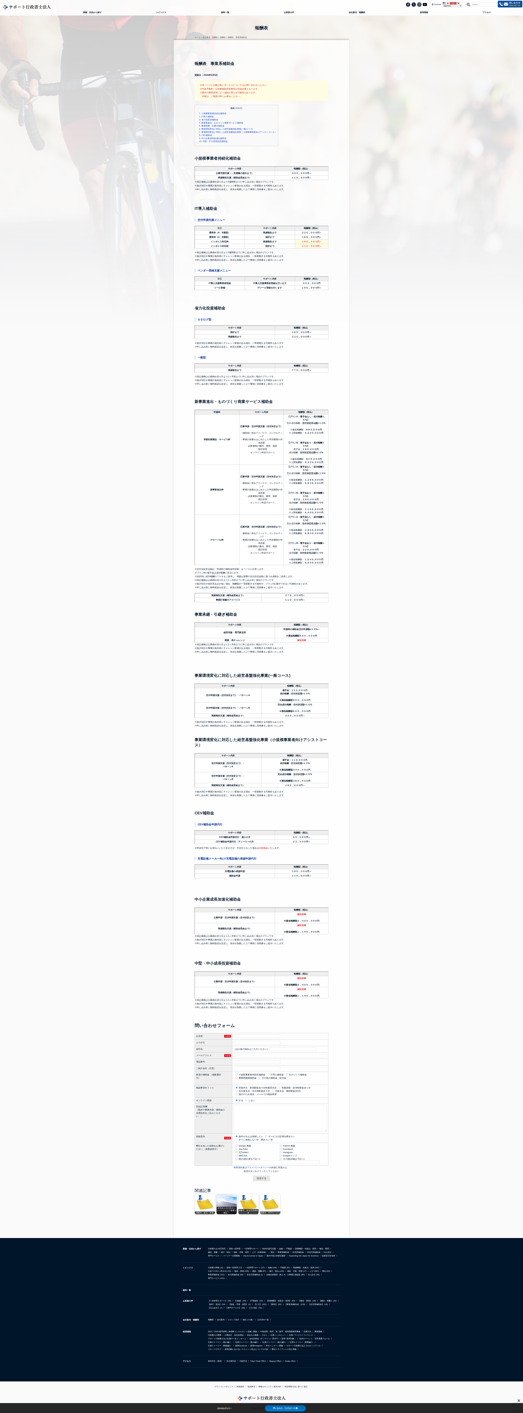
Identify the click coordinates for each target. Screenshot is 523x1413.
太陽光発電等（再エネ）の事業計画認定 (285, 1275)
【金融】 (240, 1301)
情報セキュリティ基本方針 (269, 1387)
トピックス (161, 12)
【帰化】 (276, 1304)
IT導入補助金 (206, 116)
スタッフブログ (214, 1349)
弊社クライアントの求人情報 (284, 1349)
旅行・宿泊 (225, 1252)
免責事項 (251, 1387)
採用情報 (424, 12)
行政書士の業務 (214, 1335)
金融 (281, 1249)
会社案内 (221, 1320)
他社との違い (248, 1320)
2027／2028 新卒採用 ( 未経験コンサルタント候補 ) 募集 (232, 1331)
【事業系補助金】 (295, 1304)
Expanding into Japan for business (304, 1256)
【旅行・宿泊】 (216, 1304)
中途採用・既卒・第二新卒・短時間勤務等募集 (280, 1331)
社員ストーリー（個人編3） (274, 1342)
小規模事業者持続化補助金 (212, 113)
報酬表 (211, 1320)
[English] (444, 3)
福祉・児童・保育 (241, 1252)
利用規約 (238, 1167)
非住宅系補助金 (313, 1252)
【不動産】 (256, 1301)
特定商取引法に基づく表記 (296, 1387)
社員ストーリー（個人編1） (220, 1342)
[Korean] (458, 3)
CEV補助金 (205, 135)
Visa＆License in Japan (253, 1256)
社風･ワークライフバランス (301, 1335)
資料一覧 (225, 12)
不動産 (289, 1249)
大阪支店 (243, 1361)
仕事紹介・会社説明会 (234, 1335)
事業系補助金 (283, 1252)
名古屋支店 (231, 1361)
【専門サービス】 (235, 1308)
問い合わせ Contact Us (284, 1408)
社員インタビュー (278, 1335)
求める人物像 (252, 1335)
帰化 (272, 1252)
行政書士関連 (215, 1267)
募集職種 (318, 1331)
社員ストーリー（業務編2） (220, 1346)
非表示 (239, 108)
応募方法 (307, 1331)
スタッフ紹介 (233, 1320)
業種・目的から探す (92, 12)
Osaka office (290, 1361)
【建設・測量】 (328, 1301)
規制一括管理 (234, 1249)
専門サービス (213, 1256)
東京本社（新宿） (215, 1361)
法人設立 (327, 1252)
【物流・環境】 (307, 1301)
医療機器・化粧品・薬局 (305, 1249)
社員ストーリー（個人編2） (247, 1342)
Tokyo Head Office (258, 1361)
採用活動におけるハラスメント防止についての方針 (246, 1349)
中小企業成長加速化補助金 (212, 138)
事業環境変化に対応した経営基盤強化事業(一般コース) (226, 129)
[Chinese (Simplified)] (451, 3)
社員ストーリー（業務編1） (302, 1342)
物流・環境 (324, 1249)
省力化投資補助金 (208, 120)
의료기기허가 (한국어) (219, 1271)
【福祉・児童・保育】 (240, 1304)
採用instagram (256, 1346)
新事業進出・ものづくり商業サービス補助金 (221, 123)
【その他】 (255, 1308)
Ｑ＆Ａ (264, 1335)
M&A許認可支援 (269, 1249)
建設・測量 (213, 1252)
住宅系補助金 (298, 1252)
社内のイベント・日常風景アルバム (314, 1338)
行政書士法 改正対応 (217, 1249)
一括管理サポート (251, 1249)
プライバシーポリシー (258, 1167)
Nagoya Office (275, 1361)
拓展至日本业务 (328, 1256)
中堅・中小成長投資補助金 (213, 141)
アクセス (487, 12)
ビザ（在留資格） (259, 1252)
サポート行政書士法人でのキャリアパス (303, 1346)
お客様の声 (289, 12)
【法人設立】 (215, 1308)
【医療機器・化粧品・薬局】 (280, 1301)
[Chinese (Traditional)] (455, 3)
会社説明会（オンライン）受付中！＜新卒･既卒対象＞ (272, 1338)
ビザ (314, 1271)
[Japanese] (448, 3)
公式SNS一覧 (263, 1320)
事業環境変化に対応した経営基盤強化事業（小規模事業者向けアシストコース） (237, 132)
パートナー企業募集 (231, 1256)
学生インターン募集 (274, 1346)
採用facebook (241, 1346)
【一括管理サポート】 (219, 1301)
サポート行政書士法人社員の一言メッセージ (227, 1338)
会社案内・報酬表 (357, 12)
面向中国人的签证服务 (276, 1256)
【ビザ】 (260, 1304)
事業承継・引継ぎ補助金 (211, 126)
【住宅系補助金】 (318, 1304)
